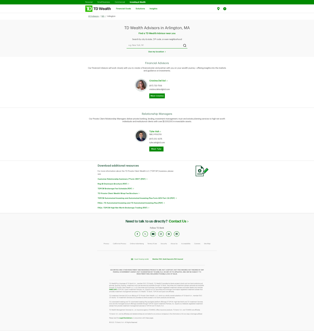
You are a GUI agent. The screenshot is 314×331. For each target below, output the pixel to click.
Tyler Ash (154, 131)
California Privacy (119, 243)
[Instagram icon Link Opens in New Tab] (161, 234)
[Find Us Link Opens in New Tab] (218, 8)
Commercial (120, 2)
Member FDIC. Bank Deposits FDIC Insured (167, 259)
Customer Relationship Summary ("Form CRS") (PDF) (122, 179)
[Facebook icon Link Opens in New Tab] (137, 234)
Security (164, 243)
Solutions (140, 7)
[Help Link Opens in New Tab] (224, 8)
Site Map (207, 243)
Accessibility (185, 243)
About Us (174, 243)
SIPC (115, 289)
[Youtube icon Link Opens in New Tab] (153, 234)
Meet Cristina (157, 96)
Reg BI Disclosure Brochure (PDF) (112, 184)
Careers (197, 243)
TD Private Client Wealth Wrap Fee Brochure (118, 193)
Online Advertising (137, 243)
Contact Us (178, 221)
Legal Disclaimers (125, 318)
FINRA (111, 289)
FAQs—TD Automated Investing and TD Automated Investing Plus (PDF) (130, 203)
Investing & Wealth (138, 2)
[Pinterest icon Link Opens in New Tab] (168, 234)
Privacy (106, 243)
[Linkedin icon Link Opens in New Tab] (176, 234)
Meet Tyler (156, 149)
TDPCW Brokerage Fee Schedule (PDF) (115, 189)
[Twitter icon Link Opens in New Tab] (145, 234)
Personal (88, 2)
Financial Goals (123, 7)
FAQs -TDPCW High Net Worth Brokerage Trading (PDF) (122, 208)
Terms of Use (152, 243)
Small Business (103, 2)
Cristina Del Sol (157, 81)
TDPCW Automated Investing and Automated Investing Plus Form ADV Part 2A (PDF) (136, 198)
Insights (153, 7)
